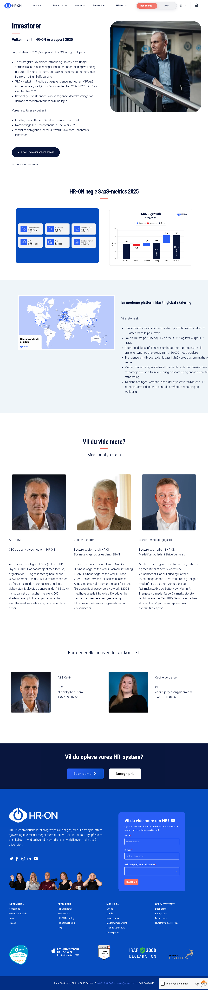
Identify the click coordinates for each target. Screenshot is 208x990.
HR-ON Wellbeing (66, 923)
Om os (109, 908)
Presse (12, 923)
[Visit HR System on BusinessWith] (26, 955)
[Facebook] (17, 858)
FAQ (60, 927)
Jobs (11, 918)
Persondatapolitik (18, 913)
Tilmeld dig (131, 882)
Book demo (161, 908)
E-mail (128, 850)
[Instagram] (23, 858)
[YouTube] (35, 858)
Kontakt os (14, 908)
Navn (127, 835)
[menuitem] (38, 6)
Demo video (161, 918)
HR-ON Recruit (65, 908)
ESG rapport (112, 932)
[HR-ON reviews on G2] (104, 952)
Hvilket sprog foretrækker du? (140, 864)
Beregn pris (161, 913)
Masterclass (112, 918)
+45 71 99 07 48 (105, 983)
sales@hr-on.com (126, 983)
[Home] (11, 6)
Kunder (110, 913)
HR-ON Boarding (66, 918)
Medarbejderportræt (116, 923)
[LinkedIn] (29, 858)
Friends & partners (115, 927)
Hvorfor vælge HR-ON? (166, 923)
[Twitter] (11, 858)
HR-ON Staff (64, 913)
